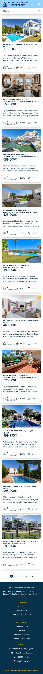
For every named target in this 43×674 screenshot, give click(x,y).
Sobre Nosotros (21, 626)
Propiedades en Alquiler (21, 615)
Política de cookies (21, 634)
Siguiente (29, 576)
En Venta (21, 606)
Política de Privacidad (21, 639)
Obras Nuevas (21, 610)
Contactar (21, 630)
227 (24, 576)
